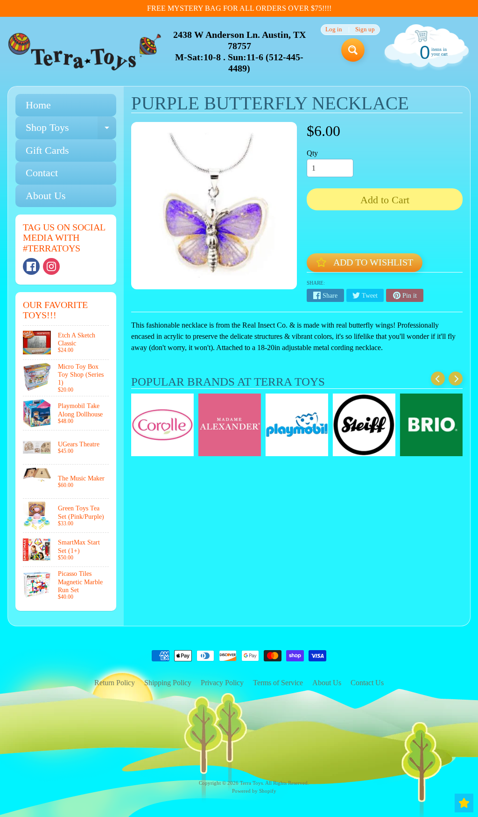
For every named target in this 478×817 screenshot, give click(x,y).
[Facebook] (31, 266)
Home (38, 105)
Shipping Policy (167, 683)
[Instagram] (51, 266)
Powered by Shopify (254, 791)
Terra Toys (251, 783)
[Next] (456, 379)
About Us (46, 195)
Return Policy (114, 683)
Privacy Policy (222, 683)
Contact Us (367, 683)
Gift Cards (47, 150)
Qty (312, 153)
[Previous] (438, 379)
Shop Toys (71, 130)
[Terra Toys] (84, 51)
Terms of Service (278, 683)
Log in (333, 30)
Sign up (365, 30)
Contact (42, 173)
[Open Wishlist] (464, 803)
